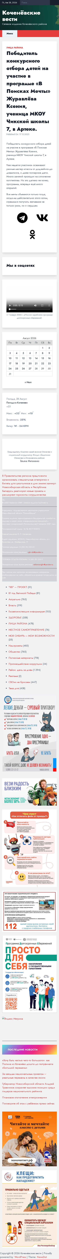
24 (10, 368)
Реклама (13, 676)
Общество (14, 652)
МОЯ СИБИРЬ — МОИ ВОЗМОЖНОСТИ (32, 636)
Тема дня (14, 688)
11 (16, 358)
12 (23, 358)
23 (49, 363)
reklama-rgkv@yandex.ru (43, 564)
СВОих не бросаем (19, 682)
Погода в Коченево (17, 402)
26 (23, 368)
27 (30, 368)
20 (30, 363)
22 (42, 363)
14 (36, 358)
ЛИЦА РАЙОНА (14, 47)
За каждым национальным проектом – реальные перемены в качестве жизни (24, 1076)
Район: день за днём (20, 670)
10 (10, 358)
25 (16, 368)
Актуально (14, 599)
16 (49, 358)
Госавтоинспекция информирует (27, 611)
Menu (10, 33)
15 (42, 358)
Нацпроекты (15, 646)
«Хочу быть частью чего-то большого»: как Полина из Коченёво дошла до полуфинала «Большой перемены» (27, 1064)
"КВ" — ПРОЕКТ (18, 587)
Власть (12, 605)
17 (10, 363)
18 (16, 363)
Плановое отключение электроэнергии (24, 1097)
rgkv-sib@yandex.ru (35, 552)
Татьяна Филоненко (29, 461)
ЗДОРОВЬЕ (15, 617)
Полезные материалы (21, 658)
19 (23, 363)
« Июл (28, 382)
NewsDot (42, 1257)
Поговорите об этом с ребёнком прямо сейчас (28, 1103)
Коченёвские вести (21, 15)
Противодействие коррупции (25, 664)
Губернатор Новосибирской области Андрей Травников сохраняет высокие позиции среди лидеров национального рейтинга (28, 1087)
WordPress (20, 1257)
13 (30, 358)
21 (36, 363)
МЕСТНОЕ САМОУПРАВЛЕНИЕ (26, 630)
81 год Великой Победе (22, 593)
